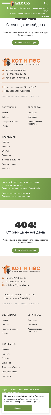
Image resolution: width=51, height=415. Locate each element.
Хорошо (17, 408)
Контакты (6, 169)
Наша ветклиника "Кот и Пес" (20, 87)
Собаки (5, 117)
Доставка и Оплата (11, 160)
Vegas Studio (34, 188)
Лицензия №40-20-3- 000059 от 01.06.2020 (20, 96)
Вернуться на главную (25, 43)
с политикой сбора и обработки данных (22, 402)
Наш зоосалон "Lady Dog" (17, 91)
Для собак (32, 117)
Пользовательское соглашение (16, 196)
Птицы (5, 126)
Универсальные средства (35, 122)
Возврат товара (9, 164)
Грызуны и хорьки (10, 121)
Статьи (5, 151)
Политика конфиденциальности (16, 193)
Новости (6, 146)
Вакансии (6, 155)
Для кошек (32, 113)
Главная (5, 142)
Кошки (5, 113)
